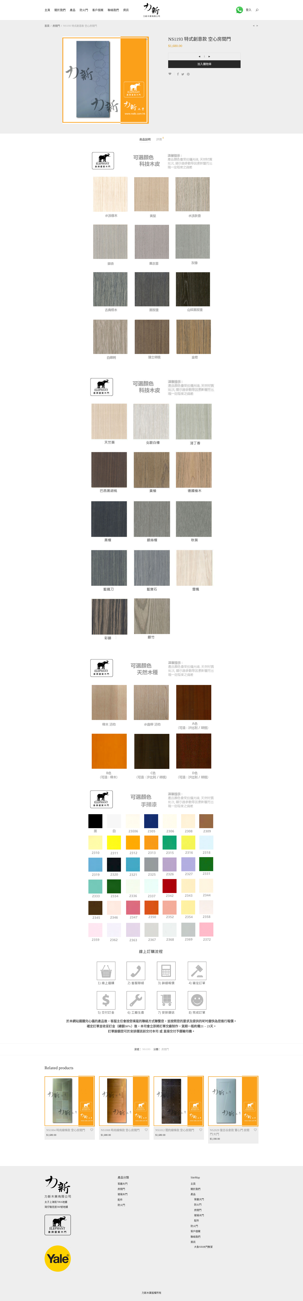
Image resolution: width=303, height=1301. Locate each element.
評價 (160, 139)
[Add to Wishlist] (171, 73)
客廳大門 (122, 1183)
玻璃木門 (122, 1194)
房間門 (56, 26)
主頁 (47, 10)
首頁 (47, 26)
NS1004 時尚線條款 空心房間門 (65, 1130)
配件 (120, 1199)
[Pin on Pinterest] (188, 74)
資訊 (126, 10)
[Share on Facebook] (178, 74)
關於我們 (60, 10)
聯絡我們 (113, 10)
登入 (248, 9)
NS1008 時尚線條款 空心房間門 (120, 1130)
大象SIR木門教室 (203, 1247)
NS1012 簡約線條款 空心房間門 (174, 1130)
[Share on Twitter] (182, 74)
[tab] (145, 140)
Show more (50, 1135)
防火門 (84, 10)
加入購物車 (204, 64)
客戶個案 (97, 10)
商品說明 (145, 139)
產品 (72, 10)
